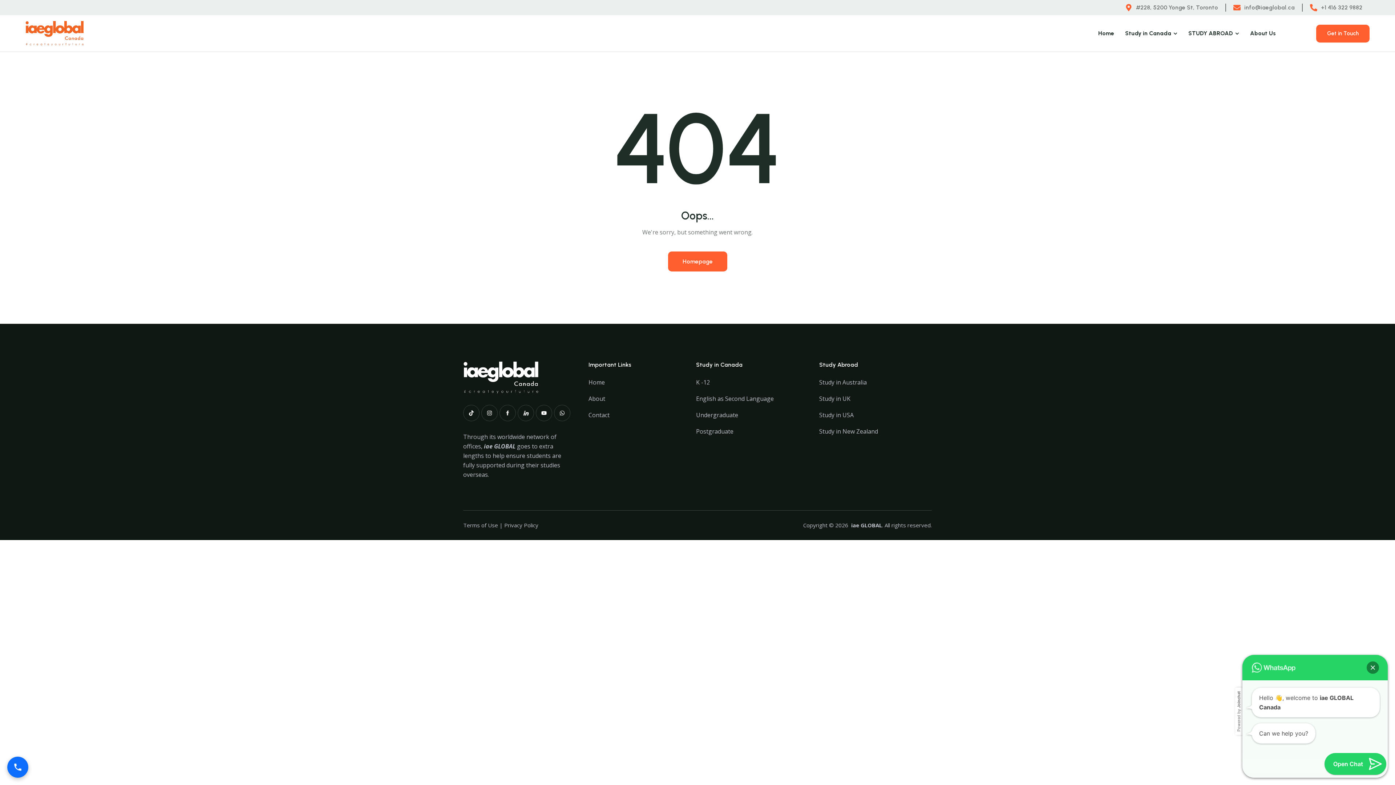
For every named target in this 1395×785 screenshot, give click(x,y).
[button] (1373, 667)
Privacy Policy (521, 525)
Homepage (698, 261)
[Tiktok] (471, 413)
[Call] (17, 767)
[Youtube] (544, 413)
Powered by (1238, 711)
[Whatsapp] (562, 413)
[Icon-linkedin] (526, 413)
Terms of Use (480, 525)
